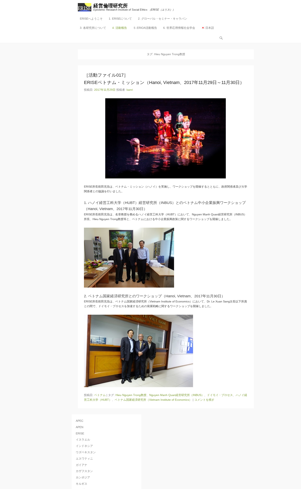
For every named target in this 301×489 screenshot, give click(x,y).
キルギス (81, 483)
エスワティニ (84, 458)
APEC (79, 420)
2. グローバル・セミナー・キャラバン (162, 18)
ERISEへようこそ (91, 18)
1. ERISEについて (120, 18)
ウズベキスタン (86, 452)
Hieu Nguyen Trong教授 (130, 395)
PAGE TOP (290, 470)
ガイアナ (81, 465)
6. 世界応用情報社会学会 (179, 27)
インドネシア (84, 446)
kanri (130, 89)
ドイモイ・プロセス (220, 395)
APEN (79, 427)
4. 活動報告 (119, 27)
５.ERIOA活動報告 (145, 27)
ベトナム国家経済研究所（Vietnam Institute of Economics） (153, 399)
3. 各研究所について (93, 27)
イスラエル (83, 439)
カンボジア (83, 477)
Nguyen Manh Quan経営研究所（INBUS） (176, 395)
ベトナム (100, 395)
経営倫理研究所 (110, 5)
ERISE (80, 433)
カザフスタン (84, 471)
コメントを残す (204, 399)
